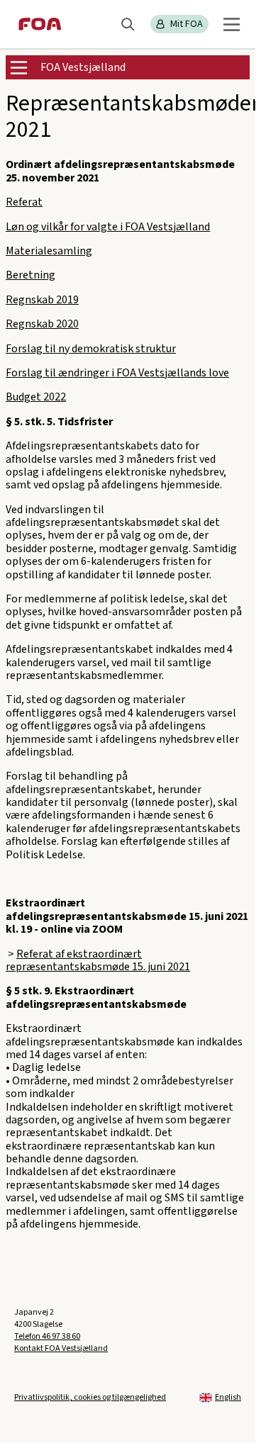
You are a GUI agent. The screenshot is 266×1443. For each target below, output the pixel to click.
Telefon (47, 1336)
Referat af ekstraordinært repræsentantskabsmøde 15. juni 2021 (98, 960)
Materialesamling (49, 251)
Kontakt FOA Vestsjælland (61, 1348)
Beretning (30, 275)
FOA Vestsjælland (83, 67)
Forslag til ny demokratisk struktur (91, 348)
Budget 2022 (36, 397)
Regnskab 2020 (42, 324)
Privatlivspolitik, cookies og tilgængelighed (90, 1397)
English (228, 1397)
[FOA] (40, 24)
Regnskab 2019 (42, 300)
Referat (24, 202)
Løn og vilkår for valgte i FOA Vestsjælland (108, 227)
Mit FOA (186, 24)
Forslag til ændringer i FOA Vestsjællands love (117, 373)
